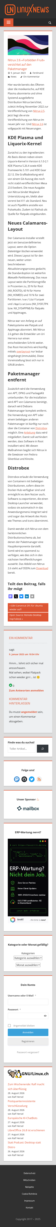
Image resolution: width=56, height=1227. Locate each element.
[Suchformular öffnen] (50, 22)
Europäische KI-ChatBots (22, 1118)
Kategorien (28, 953)
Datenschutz (29, 1173)
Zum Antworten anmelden (26, 690)
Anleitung (29, 432)
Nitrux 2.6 (37, 124)
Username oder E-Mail (22, 995)
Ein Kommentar (31, 76)
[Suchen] (42, 749)
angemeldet (29, 712)
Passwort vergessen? (28, 1052)
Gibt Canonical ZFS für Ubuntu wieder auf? (26, 607)
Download (42, 568)
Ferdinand (38, 72)
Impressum (29, 1200)
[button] (10, 596)
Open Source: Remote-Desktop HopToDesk (25, 616)
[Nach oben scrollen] (51, 1222)
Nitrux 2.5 (38, 111)
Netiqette (29, 1186)
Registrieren (28, 1041)
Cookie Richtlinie (29, 1193)
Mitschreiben (29, 1180)
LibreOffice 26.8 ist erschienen (26, 1130)
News (13, 76)
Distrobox (41, 428)
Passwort (14, 1009)
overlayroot (23, 351)
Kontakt (29, 1207)
